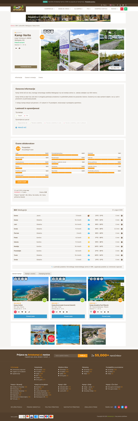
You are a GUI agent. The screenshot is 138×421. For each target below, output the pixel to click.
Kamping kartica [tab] (44, 274)
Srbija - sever (89, 387)
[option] (30, 298)
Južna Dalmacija (42, 391)
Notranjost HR (42, 397)
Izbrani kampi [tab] (16, 274)
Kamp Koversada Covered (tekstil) (63, 305)
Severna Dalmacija (43, 395)
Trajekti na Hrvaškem (19, 371)
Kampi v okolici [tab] (30, 274)
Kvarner (40, 387)
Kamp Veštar (18, 305)
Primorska (16, 389)
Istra (39, 389)
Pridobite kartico (90, 2)
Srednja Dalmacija (43, 393)
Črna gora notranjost (115, 387)
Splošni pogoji (16, 407)
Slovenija (40, 369)
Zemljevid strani (90, 407)
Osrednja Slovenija (19, 391)
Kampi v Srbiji (86, 384)
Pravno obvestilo (33, 407)
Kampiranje (38, 367)
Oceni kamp (42, 37)
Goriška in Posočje (19, 387)
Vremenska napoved (18, 369)
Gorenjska (16, 393)
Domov (13, 25)
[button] (103, 5)
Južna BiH (21, 25)
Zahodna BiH (65, 387)
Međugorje (28, 25)
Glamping (85, 367)
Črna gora (40, 379)
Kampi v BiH (62, 384)
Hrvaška (40, 371)
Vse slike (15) (115, 68)
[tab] (68, 216)
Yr (51, 267)
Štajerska (16, 395)
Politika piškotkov (52, 407)
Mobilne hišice (63, 367)
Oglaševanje (16, 373)
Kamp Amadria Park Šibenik (99, 305)
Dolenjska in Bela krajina (21, 397)
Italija (39, 373)
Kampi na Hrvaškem (41, 384)
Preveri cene (30, 316)
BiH (17, 25)
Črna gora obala (113, 389)
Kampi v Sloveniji (16, 384)
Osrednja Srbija (90, 391)
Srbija (39, 377)
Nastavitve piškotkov (72, 407)
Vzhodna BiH (65, 389)
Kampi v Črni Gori (112, 384)
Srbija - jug (88, 389)
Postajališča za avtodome (114, 367)
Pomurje (16, 399)
